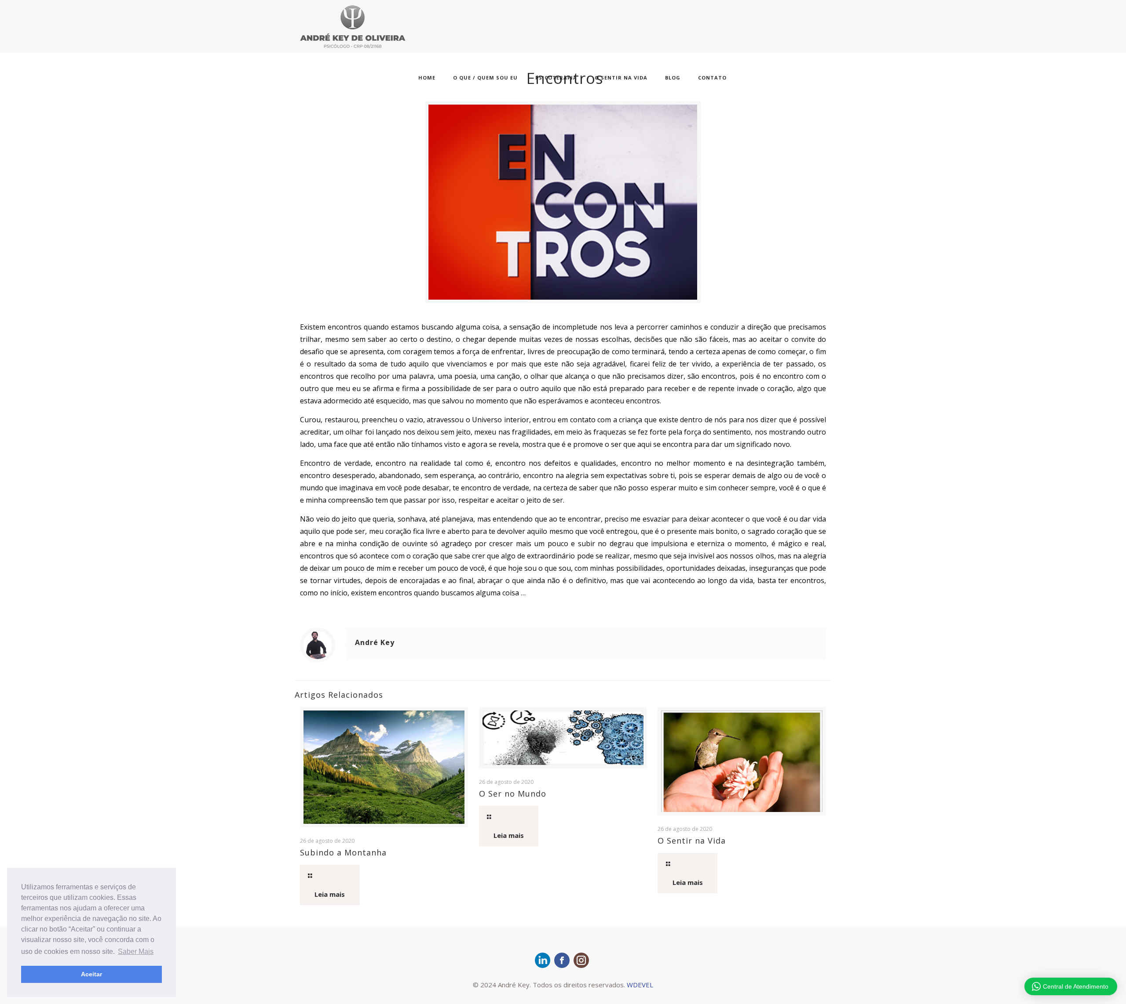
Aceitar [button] (91, 974)
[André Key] (353, 26)
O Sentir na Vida (692, 840)
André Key (375, 642)
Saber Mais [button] (136, 951)
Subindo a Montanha (343, 852)
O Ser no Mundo (512, 793)
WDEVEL (640, 984)
